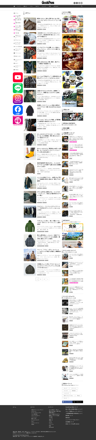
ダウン (18, 9)
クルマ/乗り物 (18, 46)
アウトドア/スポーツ (18, 50)
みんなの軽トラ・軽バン (18, 16)
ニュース (18, 6)
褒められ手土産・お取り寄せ (18, 20)
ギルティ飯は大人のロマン (18, 26)
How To (37, 6)
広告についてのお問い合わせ (72, 424)
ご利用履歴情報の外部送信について (74, 413)
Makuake (73, 390)
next (47, 279)
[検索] (81, 6)
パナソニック (73, 388)
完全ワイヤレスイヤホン (68, 395)
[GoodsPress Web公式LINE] (18, 88)
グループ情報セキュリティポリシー (74, 411)
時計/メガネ (18, 56)
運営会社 (68, 417)
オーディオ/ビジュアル (18, 43)
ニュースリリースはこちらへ (72, 419)
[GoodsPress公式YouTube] (18, 77)
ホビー (16, 63)
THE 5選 (17, 33)
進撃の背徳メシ (18, 23)
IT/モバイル (18, 40)
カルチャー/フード (18, 66)
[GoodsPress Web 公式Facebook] (18, 110)
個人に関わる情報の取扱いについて (74, 409)
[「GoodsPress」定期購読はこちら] (18, 121)
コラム (31, 6)
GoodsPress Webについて (72, 407)
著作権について (69, 415)
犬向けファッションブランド (18, 36)
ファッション (18, 53)
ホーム (14, 9)
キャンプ (65, 388)
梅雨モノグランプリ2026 (18, 30)
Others (16, 69)
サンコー (65, 398)
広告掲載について (70, 421)
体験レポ (25, 6)
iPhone (78, 395)
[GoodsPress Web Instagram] (18, 99)
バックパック (66, 393)
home (14, 6)
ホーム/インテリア (18, 60)
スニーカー (66, 390)
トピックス (44, 6)
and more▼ (56, 6)
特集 (50, 6)
